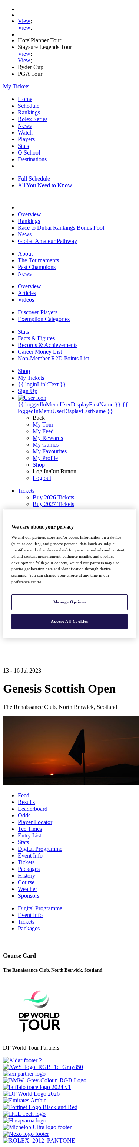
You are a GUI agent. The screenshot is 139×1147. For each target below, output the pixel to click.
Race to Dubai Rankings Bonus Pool (61, 227)
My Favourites (50, 451)
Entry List (29, 835)
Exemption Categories (44, 319)
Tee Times (30, 829)
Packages (29, 869)
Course (26, 882)
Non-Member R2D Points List (53, 358)
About (25, 253)
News (25, 126)
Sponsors (28, 895)
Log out (42, 478)
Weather (27, 889)
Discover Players (37, 312)
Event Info (30, 855)
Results (26, 802)
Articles (27, 293)
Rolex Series (32, 119)
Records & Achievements (47, 345)
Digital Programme (40, 849)
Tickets (26, 862)
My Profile (45, 458)
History (26, 875)
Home (25, 99)
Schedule (28, 106)
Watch (25, 132)
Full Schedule (34, 178)
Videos (26, 300)
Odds (24, 815)
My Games (46, 444)
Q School (29, 152)
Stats (23, 146)
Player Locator (35, 822)
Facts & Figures (36, 338)
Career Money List (40, 352)
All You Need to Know (45, 185)
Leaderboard (32, 809)
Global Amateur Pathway (47, 241)
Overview (29, 214)
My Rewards (48, 438)
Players (26, 139)
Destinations (32, 159)
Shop (39, 464)
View (24, 21)
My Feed (43, 431)
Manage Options (69, 602)
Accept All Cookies (69, 621)
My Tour (43, 424)
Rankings (29, 112)
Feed (23, 795)
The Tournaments (38, 260)
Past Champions (37, 267)
